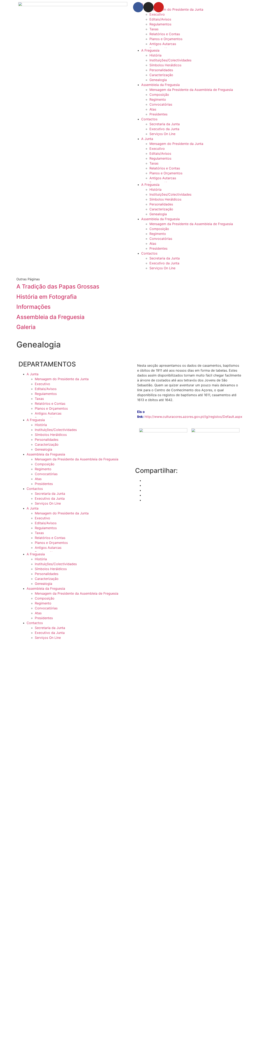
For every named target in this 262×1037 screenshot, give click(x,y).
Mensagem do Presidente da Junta (176, 144)
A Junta (147, 139)
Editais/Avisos (160, 19)
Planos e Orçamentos (165, 39)
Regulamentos (160, 24)
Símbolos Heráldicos (165, 65)
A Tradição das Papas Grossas (57, 286)
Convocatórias (160, 104)
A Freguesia (150, 50)
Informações (33, 306)
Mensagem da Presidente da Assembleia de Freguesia (191, 90)
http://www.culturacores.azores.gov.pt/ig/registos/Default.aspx (193, 417)
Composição (159, 94)
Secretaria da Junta (164, 124)
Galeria (26, 326)
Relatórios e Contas (164, 34)
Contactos (149, 119)
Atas (152, 109)
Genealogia (158, 80)
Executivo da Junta (164, 129)
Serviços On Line (162, 134)
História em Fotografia (46, 296)
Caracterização (161, 75)
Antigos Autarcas (162, 44)
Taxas (153, 29)
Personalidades (161, 70)
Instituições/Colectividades (170, 60)
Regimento (157, 99)
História (155, 55)
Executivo (157, 14)
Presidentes (158, 114)
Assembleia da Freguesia (160, 85)
